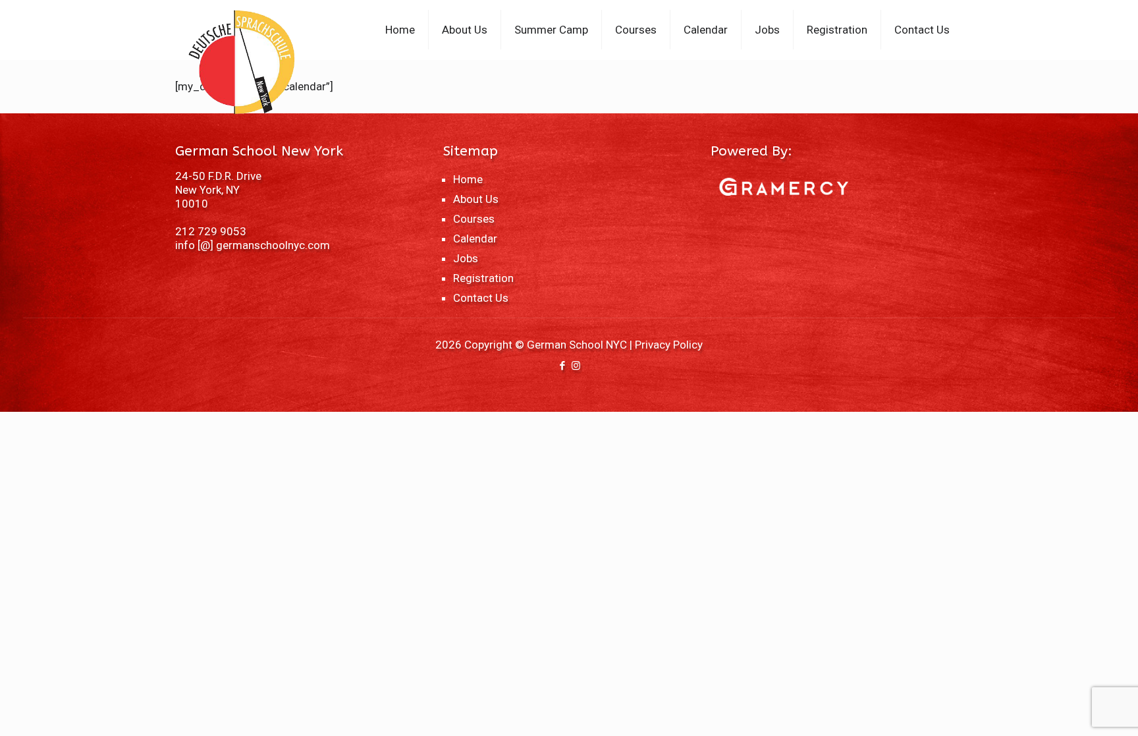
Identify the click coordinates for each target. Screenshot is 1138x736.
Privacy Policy (669, 344)
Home (468, 179)
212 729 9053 (210, 231)
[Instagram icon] (576, 366)
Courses (474, 218)
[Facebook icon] (562, 366)
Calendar (475, 238)
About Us (476, 199)
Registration (483, 278)
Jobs (465, 258)
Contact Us (480, 297)
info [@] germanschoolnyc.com (252, 245)
